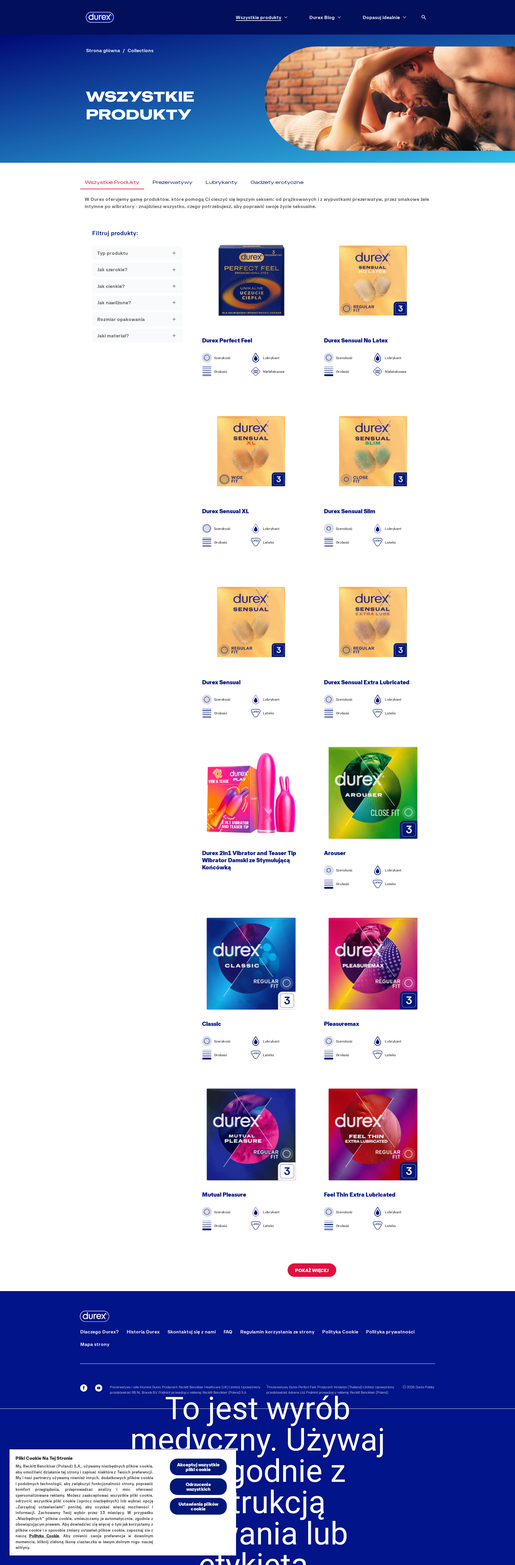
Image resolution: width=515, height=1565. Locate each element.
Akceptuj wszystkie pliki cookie (198, 1467)
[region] (123, 1502)
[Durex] (100, 17)
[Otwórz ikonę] (423, 17)
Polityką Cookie (44, 1535)
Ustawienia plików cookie (198, 1506)
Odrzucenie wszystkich (198, 1486)
